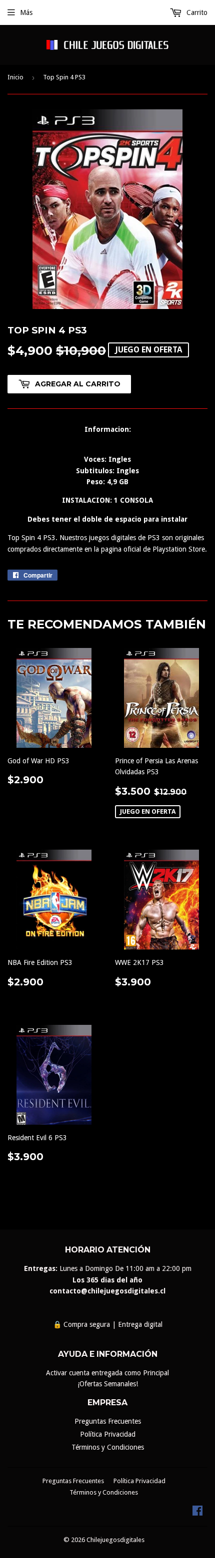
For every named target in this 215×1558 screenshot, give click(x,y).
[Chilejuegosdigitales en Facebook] (197, 1513)
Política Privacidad (108, 1434)
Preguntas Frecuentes (107, 1421)
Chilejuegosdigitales (115, 1540)
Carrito (196, 12)
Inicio (16, 77)
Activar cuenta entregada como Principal (107, 1373)
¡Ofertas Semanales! (108, 1384)
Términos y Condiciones (108, 1447)
